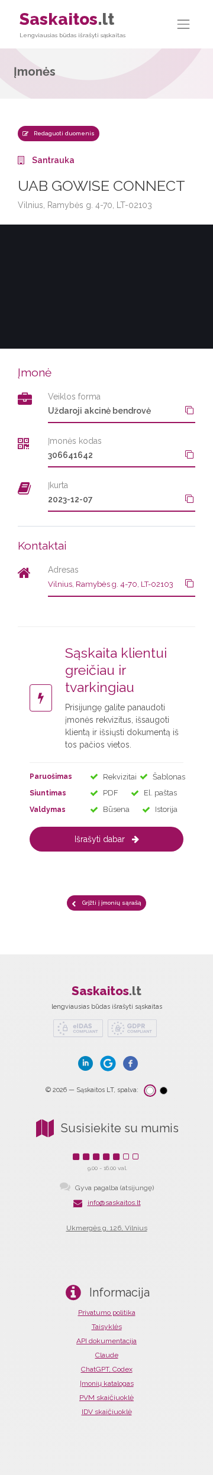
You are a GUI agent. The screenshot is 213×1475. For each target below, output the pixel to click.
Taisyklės (107, 1327)
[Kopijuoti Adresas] (189, 583)
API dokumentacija (106, 1341)
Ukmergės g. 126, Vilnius (106, 1228)
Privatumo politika (106, 1312)
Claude (106, 1355)
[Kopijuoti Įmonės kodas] (189, 454)
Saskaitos (72, 23)
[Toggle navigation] (184, 24)
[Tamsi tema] (163, 1090)
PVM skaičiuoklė (106, 1397)
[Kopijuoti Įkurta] (189, 499)
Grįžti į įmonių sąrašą (110, 902)
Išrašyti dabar (100, 839)
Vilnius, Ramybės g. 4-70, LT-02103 (110, 584)
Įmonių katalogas (107, 1383)
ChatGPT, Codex (107, 1369)
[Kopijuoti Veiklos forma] (189, 410)
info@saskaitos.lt (114, 1202)
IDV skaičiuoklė (107, 1412)
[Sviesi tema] (150, 1090)
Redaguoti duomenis (63, 133)
